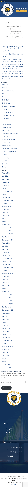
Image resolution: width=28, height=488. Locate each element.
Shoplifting (5, 164)
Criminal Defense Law (9, 106)
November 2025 (7, 200)
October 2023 (6, 270)
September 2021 (7, 346)
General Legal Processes (10, 133)
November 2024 (7, 234)
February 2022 (7, 331)
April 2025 (5, 222)
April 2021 (5, 362)
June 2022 (5, 319)
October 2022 (6, 307)
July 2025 (5, 212)
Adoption (5, 85)
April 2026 (5, 185)
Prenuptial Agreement (9, 152)
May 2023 (5, 285)
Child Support (6, 103)
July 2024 (5, 246)
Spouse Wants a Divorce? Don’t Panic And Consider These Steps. (12, 60)
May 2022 (5, 322)
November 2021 (7, 340)
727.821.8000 (21, 8)
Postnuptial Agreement (9, 149)
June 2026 (5, 179)
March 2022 (6, 328)
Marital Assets (6, 145)
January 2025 (6, 231)
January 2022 (6, 334)
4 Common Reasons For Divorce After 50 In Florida (12, 78)
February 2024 (7, 258)
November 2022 (7, 304)
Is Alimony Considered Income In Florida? (12, 55)
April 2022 (5, 325)
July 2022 (5, 316)
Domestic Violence (8, 115)
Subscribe (6, 388)
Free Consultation (21, 10)
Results (8, 435)
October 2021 (6, 343)
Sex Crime (5, 161)
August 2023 (6, 276)
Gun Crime (5, 136)
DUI (3, 121)
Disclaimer (14, 484)
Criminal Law (10, 431)
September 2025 (7, 206)
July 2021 (5, 352)
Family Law (5, 130)
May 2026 (5, 182)
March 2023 (6, 292)
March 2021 (6, 365)
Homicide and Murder (9, 139)
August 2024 (6, 243)
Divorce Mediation (8, 112)
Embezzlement (7, 124)
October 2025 (6, 203)
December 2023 (7, 264)
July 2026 (5, 176)
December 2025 (7, 197)
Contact (8, 437)
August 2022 (6, 313)
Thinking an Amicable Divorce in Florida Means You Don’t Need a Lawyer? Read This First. (12, 66)
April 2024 (5, 252)
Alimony (4, 94)
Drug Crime (5, 118)
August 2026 (6, 173)
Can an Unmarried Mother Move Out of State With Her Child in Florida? (13, 72)
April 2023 (5, 289)
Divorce (4, 109)
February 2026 (7, 191)
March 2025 (6, 225)
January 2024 (6, 261)
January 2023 (6, 298)
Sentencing (5, 158)
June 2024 (5, 249)
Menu (4, 1)
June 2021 (5, 356)
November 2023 (7, 267)
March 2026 (6, 188)
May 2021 (5, 359)
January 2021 (6, 368)
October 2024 (6, 237)
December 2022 (7, 301)
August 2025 (6, 209)
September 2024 (7, 240)
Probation (5, 155)
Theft (4, 167)
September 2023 (7, 273)
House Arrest (6, 142)
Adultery (4, 88)
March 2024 (6, 255)
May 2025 (5, 218)
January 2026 (6, 194)
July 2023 (5, 279)
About (8, 433)
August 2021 (6, 349)
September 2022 (7, 310)
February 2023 (7, 295)
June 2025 (5, 215)
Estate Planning (7, 127)
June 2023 (5, 282)
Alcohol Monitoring (8, 91)
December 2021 (7, 337)
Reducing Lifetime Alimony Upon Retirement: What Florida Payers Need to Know (12, 49)
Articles (4, 97)
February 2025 (7, 228)
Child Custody (6, 100)
